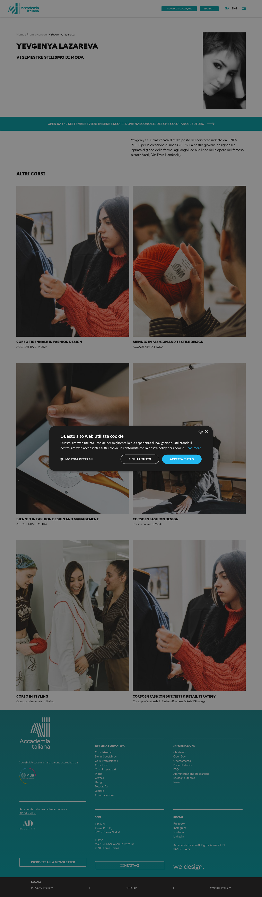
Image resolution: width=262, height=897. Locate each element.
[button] (76, 459)
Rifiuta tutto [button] (140, 459)
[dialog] (131, 448)
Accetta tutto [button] (182, 459)
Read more (193, 448)
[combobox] (201, 432)
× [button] (206, 431)
